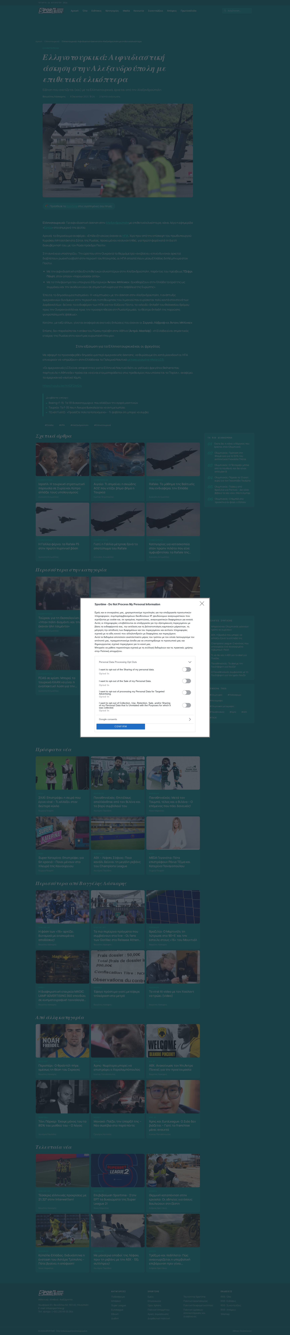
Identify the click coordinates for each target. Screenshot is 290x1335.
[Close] (203, 604)
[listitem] (145, 662)
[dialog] (145, 667)
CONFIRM (121, 726)
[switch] (186, 669)
